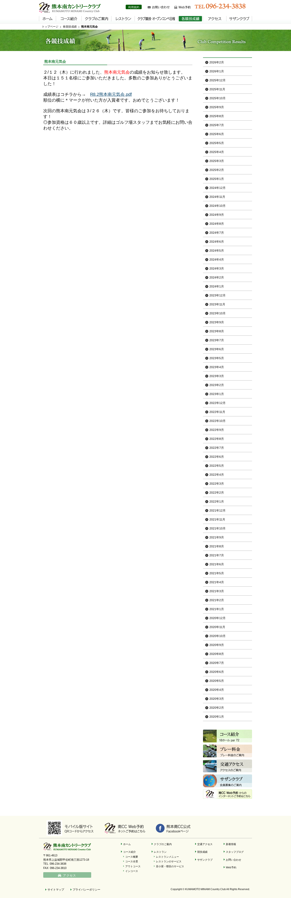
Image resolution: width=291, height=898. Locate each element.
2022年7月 (216, 447)
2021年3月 (216, 591)
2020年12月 (217, 618)
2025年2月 (216, 170)
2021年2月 (216, 600)
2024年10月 (217, 205)
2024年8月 (216, 223)
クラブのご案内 (163, 844)
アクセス (69, 875)
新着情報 (231, 844)
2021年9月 (216, 537)
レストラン (160, 851)
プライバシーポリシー (86, 889)
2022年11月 (217, 412)
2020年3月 (216, 698)
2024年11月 (217, 196)
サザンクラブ (205, 859)
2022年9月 (216, 430)
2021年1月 (216, 609)
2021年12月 (217, 510)
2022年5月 (216, 465)
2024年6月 (216, 241)
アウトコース (133, 866)
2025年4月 (216, 152)
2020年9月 (216, 645)
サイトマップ (56, 889)
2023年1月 (216, 394)
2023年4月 (216, 367)
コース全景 (131, 861)
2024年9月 (216, 214)
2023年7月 (216, 340)
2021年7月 (216, 555)
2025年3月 (216, 161)
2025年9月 (216, 107)
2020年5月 (216, 680)
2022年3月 (216, 483)
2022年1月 (216, 501)
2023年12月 (217, 295)
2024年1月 (216, 286)
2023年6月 (216, 349)
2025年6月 (216, 134)
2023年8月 (216, 331)
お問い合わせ (233, 859)
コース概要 (131, 856)
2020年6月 (216, 672)
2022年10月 (217, 421)
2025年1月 (216, 179)
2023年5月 (216, 358)
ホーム (127, 844)
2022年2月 (216, 492)
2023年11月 (217, 304)
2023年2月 (216, 385)
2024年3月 (216, 268)
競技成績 (202, 851)
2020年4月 (216, 689)
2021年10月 (217, 528)
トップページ (50, 26)
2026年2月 (216, 62)
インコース (131, 871)
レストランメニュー (167, 856)
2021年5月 (216, 573)
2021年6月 (216, 564)
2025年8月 (216, 116)
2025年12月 (217, 80)
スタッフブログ (235, 851)
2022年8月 (216, 438)
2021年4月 (216, 582)
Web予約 (231, 867)
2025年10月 (217, 98)
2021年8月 (216, 546)
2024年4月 (216, 259)
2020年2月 (216, 707)
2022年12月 (217, 403)
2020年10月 (217, 636)
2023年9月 (216, 322)
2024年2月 (216, 277)
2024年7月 (216, 232)
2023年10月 (217, 313)
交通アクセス (205, 844)
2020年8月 (216, 654)
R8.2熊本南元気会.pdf (111, 94)
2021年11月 (217, 519)
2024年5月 (216, 250)
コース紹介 (129, 851)
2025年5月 (216, 143)
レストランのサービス (169, 861)
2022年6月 (216, 456)
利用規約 (133, 7)
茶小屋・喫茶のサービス (170, 866)
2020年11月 (217, 627)
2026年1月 (216, 71)
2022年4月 (216, 474)
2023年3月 (216, 376)
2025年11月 (217, 89)
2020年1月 (216, 716)
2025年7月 (216, 125)
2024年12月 (217, 188)
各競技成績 (70, 26)
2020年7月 (216, 663)
